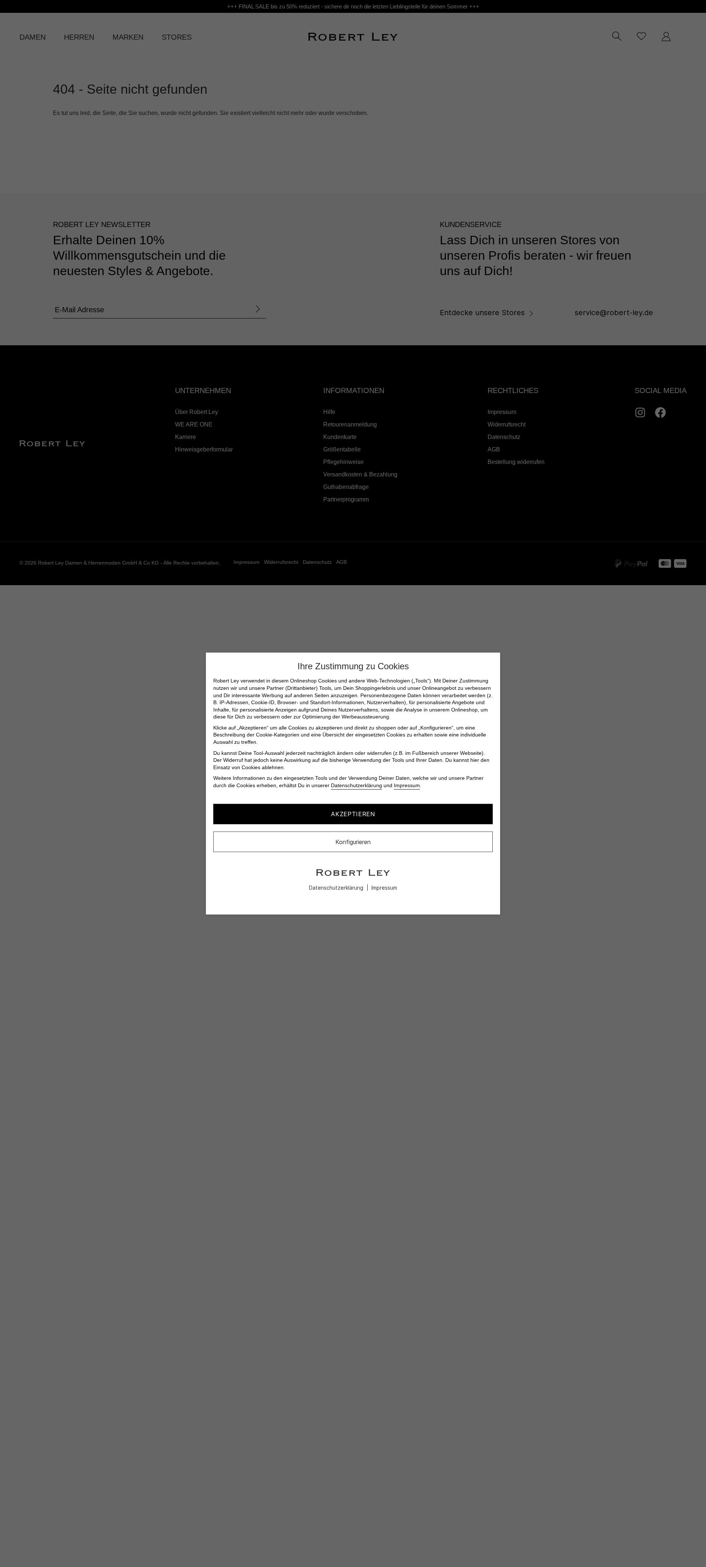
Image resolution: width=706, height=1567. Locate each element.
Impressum (407, 785)
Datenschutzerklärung (356, 785)
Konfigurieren (353, 841)
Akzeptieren (353, 814)
